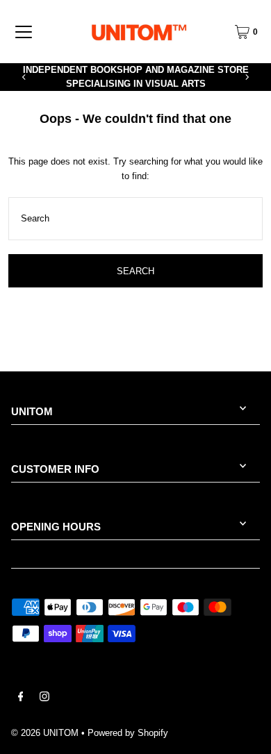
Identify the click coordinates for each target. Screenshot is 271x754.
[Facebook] (21, 698)
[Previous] (24, 77)
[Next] (247, 77)
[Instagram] (44, 698)
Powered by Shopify (128, 733)
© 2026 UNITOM (45, 733)
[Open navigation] (23, 32)
